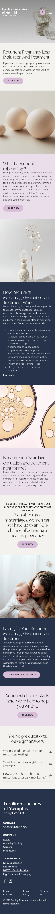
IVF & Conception (12, 863)
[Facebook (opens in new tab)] (4, 881)
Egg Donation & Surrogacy (17, 874)
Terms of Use (44, 893)
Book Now (13, 81)
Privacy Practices (7, 893)
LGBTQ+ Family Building (16, 870)
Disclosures (9, 851)
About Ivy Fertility (12, 843)
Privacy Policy (26, 893)
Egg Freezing (10, 867)
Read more (8, 375)
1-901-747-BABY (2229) (15, 827)
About (6, 839)
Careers (7, 847)
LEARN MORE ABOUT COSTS (21, 675)
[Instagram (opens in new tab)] (10, 881)
